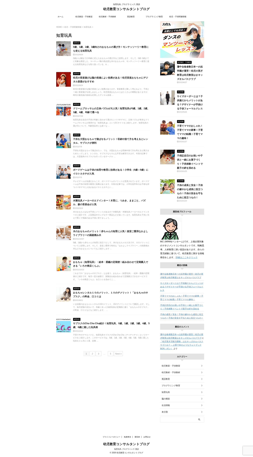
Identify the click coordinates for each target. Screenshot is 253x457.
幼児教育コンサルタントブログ (126, 9)
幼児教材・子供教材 (107, 17)
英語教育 (131, 17)
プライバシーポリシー (111, 437)
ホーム (60, 17)
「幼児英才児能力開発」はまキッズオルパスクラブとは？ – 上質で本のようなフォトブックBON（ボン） (181, 345)
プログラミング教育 (154, 17)
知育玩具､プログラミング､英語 (126, 449)
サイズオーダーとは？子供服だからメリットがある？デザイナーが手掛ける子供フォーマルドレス (181, 286)
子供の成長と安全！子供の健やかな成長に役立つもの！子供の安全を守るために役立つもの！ (181, 316)
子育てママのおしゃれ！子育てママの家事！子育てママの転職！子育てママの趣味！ (181, 298)
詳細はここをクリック (187, 257)
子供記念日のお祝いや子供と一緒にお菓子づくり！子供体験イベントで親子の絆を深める (181, 307)
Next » (118, 353)
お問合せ (147, 437)
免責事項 (127, 437)
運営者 (137, 437)
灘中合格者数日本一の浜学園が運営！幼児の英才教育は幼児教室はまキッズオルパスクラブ (181, 276)
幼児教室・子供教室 (84, 17)
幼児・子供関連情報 (177, 17)
